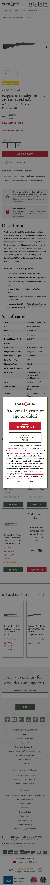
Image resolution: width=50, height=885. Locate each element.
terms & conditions (15, 476)
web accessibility (38, 474)
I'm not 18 (25, 437)
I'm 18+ (25, 425)
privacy (28, 474)
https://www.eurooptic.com (18, 448)
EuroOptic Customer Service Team (25, 479)
